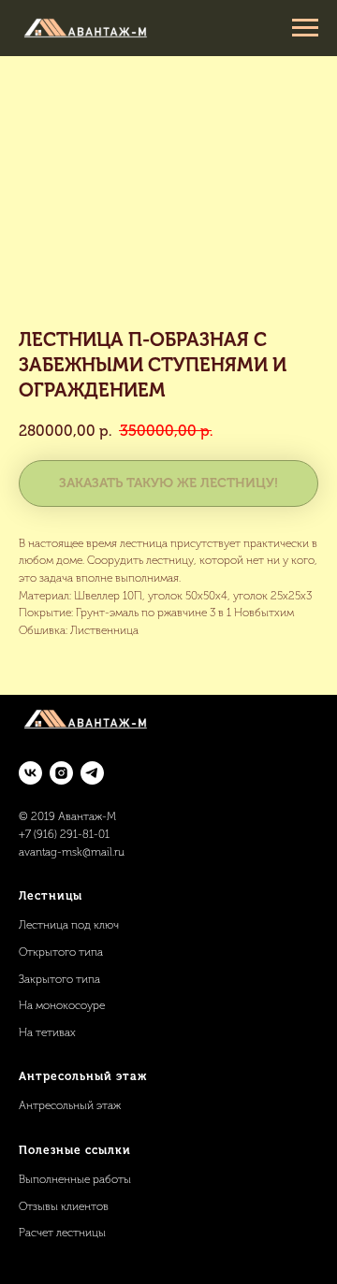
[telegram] (92, 773)
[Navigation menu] (305, 28)
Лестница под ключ (69, 924)
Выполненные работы (75, 1179)
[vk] (30, 773)
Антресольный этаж (70, 1105)
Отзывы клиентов (64, 1206)
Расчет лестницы (62, 1232)
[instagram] (61, 773)
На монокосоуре (62, 1005)
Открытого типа (61, 952)
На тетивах (47, 1032)
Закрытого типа (59, 979)
